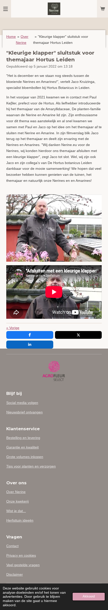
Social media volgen (22, 403)
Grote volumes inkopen (24, 457)
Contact (12, 546)
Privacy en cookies (21, 555)
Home (11, 37)
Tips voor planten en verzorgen (31, 466)
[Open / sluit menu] (5, 9)
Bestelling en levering (23, 438)
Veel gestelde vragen (23, 565)
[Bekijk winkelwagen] (102, 9)
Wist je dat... (16, 511)
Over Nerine (16, 492)
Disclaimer (14, 574)
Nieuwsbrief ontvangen (24, 412)
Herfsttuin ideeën (19, 520)
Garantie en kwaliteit (22, 447)
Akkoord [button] (89, 596)
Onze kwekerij (17, 501)
